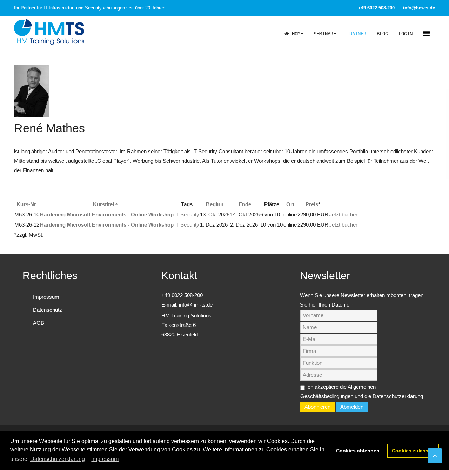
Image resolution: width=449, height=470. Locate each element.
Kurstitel (103, 204)
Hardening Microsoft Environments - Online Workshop (107, 214)
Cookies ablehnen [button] (358, 451)
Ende (245, 204)
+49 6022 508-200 (376, 8)
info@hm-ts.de (419, 8)
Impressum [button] (105, 459)
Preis (312, 204)
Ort (290, 204)
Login (405, 33)
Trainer (356, 33)
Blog (382, 33)
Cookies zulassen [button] (413, 451)
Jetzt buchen (343, 214)
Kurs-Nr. (26, 204)
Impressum (46, 297)
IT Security (186, 214)
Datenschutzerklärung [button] (57, 459)
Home (296, 33)
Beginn (214, 204)
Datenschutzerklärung (398, 396)
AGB (38, 323)
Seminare (325, 33)
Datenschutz (47, 310)
